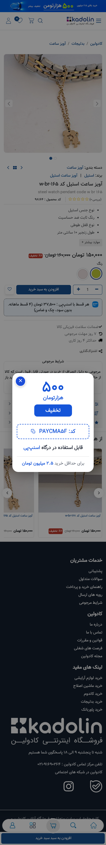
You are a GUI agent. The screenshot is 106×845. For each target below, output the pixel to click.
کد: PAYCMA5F (56, 431)
